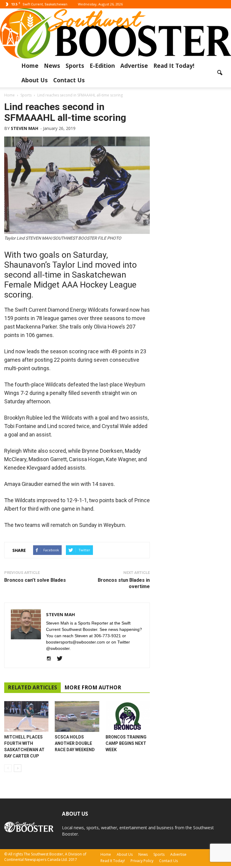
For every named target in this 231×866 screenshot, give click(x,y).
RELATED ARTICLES (32, 687)
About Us (34, 80)
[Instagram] (51, 659)
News (52, 66)
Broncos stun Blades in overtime (124, 583)
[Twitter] (62, 659)
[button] (219, 73)
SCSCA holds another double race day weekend (75, 743)
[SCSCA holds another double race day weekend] (77, 716)
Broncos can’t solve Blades (35, 580)
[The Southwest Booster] (115, 33)
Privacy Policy (142, 860)
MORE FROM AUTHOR (92, 687)
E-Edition (102, 66)
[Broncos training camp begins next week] (128, 716)
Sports (75, 66)
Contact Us (69, 80)
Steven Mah (24, 128)
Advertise (134, 66)
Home (29, 66)
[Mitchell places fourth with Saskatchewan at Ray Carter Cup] (26, 716)
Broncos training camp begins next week (126, 743)
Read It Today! (173, 66)
